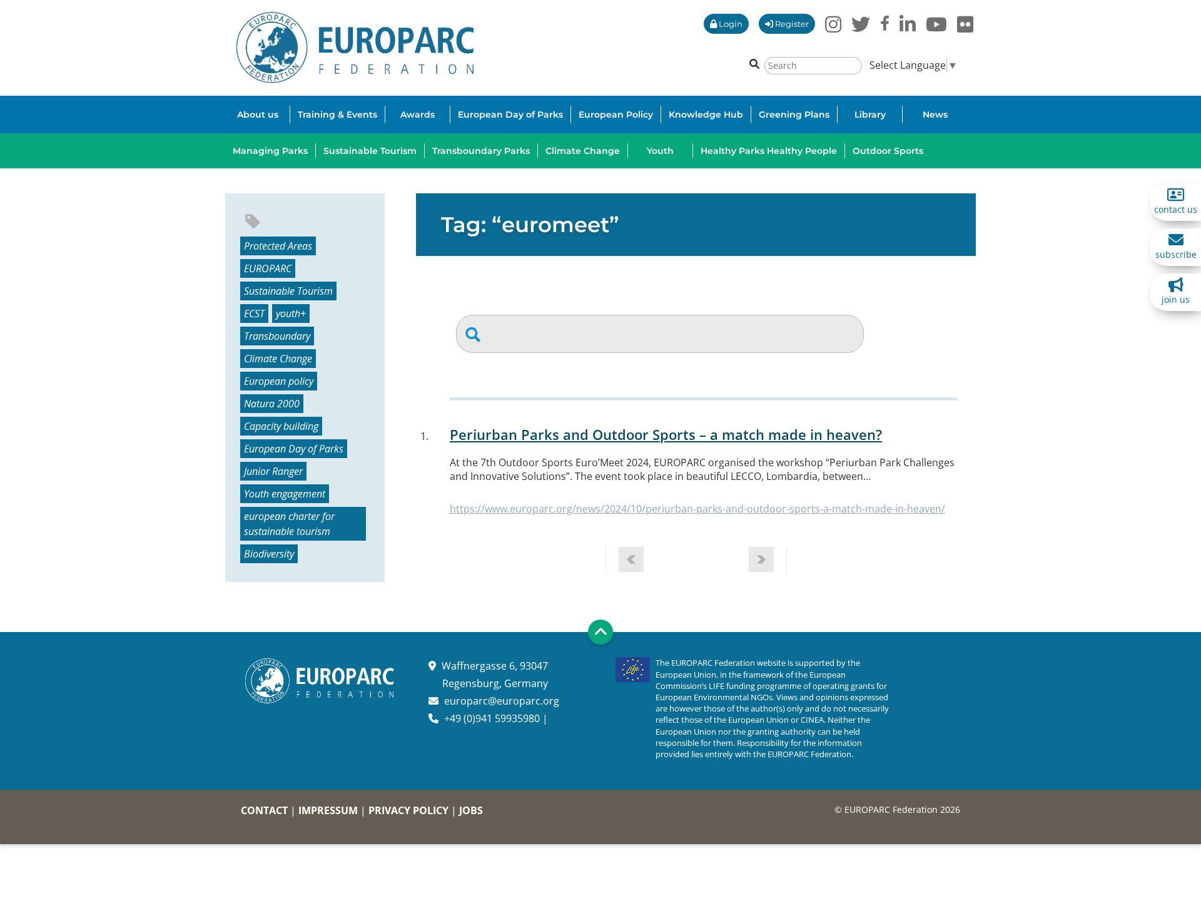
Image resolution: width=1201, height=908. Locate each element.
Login (729, 24)
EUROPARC (267, 268)
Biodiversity (269, 554)
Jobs (471, 810)
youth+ (291, 313)
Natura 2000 (272, 404)
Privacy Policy (408, 810)
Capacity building (281, 426)
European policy (278, 381)
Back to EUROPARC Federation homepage (355, 47)
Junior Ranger (273, 471)
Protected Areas (278, 246)
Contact (264, 810)
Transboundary (277, 336)
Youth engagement (284, 494)
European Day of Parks (293, 449)
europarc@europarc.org (501, 701)
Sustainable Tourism (288, 291)
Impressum (328, 810)
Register (791, 24)
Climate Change (278, 358)
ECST (254, 313)
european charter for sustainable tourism (289, 523)
